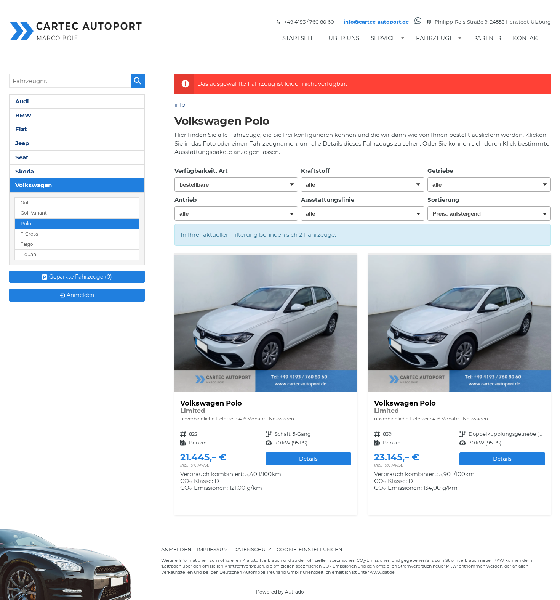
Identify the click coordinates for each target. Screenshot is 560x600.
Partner (487, 38)
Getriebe (440, 170)
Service (383, 38)
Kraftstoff (315, 170)
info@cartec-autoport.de (376, 22)
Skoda (24, 171)
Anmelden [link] (80, 295)
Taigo (27, 244)
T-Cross (29, 234)
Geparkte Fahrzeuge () (80, 276)
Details (308, 459)
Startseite (299, 38)
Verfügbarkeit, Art (201, 170)
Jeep (22, 143)
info (179, 104)
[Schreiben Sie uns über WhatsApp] (417, 22)
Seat (22, 157)
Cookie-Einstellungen (309, 549)
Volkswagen (33, 185)
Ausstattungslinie (327, 199)
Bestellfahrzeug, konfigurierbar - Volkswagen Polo (265, 385)
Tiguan (28, 254)
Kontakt (527, 38)
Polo (26, 223)
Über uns (343, 38)
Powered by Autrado (280, 592)
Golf (25, 202)
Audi (22, 101)
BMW (23, 115)
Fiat (21, 129)
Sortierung (443, 199)
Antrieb (185, 199)
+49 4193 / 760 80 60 (309, 22)
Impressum (212, 549)
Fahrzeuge (434, 38)
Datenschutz (252, 549)
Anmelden (176, 549)
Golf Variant (34, 213)
